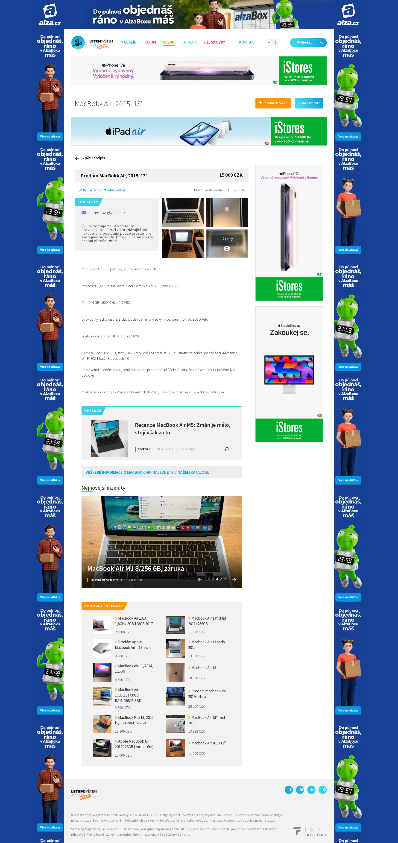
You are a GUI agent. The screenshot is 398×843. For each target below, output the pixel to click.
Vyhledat (304, 42)
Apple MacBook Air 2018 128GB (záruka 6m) (134, 744)
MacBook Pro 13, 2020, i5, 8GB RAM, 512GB (135, 720)
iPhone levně (95, 834)
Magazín (129, 42)
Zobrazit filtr (309, 103)
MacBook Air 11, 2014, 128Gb (134, 668)
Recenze (144, 449)
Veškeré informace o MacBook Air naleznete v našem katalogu (147, 472)
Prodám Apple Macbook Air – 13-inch (133, 644)
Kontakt (247, 42)
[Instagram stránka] (311, 790)
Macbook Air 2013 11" (208, 743)
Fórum (149, 42)
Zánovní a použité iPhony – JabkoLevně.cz (135, 834)
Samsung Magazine (84, 829)
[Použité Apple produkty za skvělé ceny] (92, 43)
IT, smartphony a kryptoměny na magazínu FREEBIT (155, 829)
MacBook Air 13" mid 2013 (206, 720)
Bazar (169, 42)
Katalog (189, 42)
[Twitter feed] (300, 790)
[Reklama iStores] (199, 70)
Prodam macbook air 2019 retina (206, 693)
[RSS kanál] (323, 790)
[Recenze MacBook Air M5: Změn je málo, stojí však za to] (109, 438)
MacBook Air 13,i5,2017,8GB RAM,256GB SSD (128, 694)
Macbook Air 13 (203, 667)
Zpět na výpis (93, 158)
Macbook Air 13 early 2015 (206, 644)
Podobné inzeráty (103, 606)
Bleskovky (214, 42)
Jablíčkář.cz (109, 829)
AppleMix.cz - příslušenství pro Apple (219, 829)
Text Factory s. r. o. (124, 815)
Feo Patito (188, 815)
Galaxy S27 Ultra (179, 834)
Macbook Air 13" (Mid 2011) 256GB (207, 621)
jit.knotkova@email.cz (106, 212)
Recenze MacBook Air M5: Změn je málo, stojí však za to (183, 428)
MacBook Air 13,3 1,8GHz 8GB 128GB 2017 (134, 621)
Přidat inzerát (273, 102)
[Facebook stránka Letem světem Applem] (289, 790)
